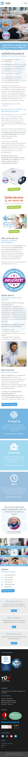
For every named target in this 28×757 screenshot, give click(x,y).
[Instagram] (7, 736)
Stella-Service (21, 159)
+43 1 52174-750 (8, 698)
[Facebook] (2, 736)
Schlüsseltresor (14, 149)
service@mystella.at (10, 700)
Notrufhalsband (9, 66)
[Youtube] (11, 736)
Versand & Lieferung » (7, 743)
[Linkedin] (15, 736)
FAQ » (2, 747)
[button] (1, 24)
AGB (22, 755)
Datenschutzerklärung (9, 755)
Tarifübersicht (5, 105)
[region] (14, 24)
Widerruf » (4, 745)
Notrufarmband (19, 64)
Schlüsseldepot (18, 150)
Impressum (17, 755)
